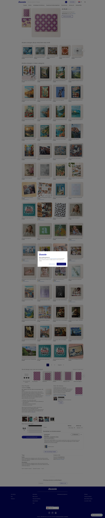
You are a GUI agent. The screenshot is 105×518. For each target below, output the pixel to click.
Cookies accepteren (61, 264)
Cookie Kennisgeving (53, 258)
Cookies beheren (52, 264)
